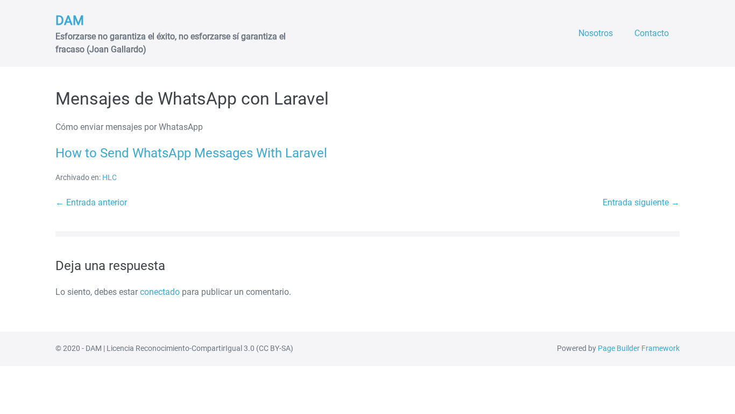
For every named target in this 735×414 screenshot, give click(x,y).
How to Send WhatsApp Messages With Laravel (191, 153)
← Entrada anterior (91, 202)
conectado (160, 292)
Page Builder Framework (639, 348)
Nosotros (595, 33)
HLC (109, 177)
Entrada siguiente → (641, 202)
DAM (69, 20)
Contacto (651, 33)
